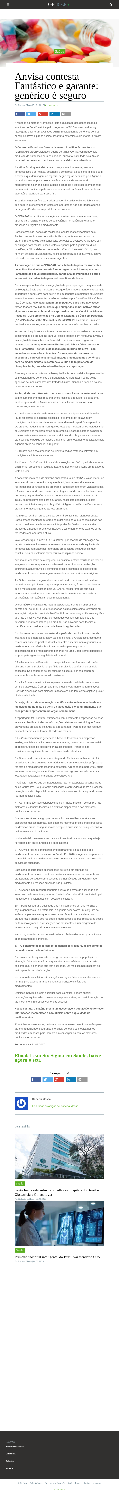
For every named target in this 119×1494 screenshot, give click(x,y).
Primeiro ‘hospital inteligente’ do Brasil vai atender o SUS (57, 1257)
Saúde (59, 51)
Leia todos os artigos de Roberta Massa (55, 1106)
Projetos (9, 1468)
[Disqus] (59, 1308)
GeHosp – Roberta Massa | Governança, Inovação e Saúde (59, 5)
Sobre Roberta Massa (15, 1447)
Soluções (10, 1461)
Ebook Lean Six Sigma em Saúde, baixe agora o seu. (58, 1058)
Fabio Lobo (59, 1489)
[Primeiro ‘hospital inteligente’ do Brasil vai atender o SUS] (59, 1223)
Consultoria (11, 1454)
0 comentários (51, 105)
